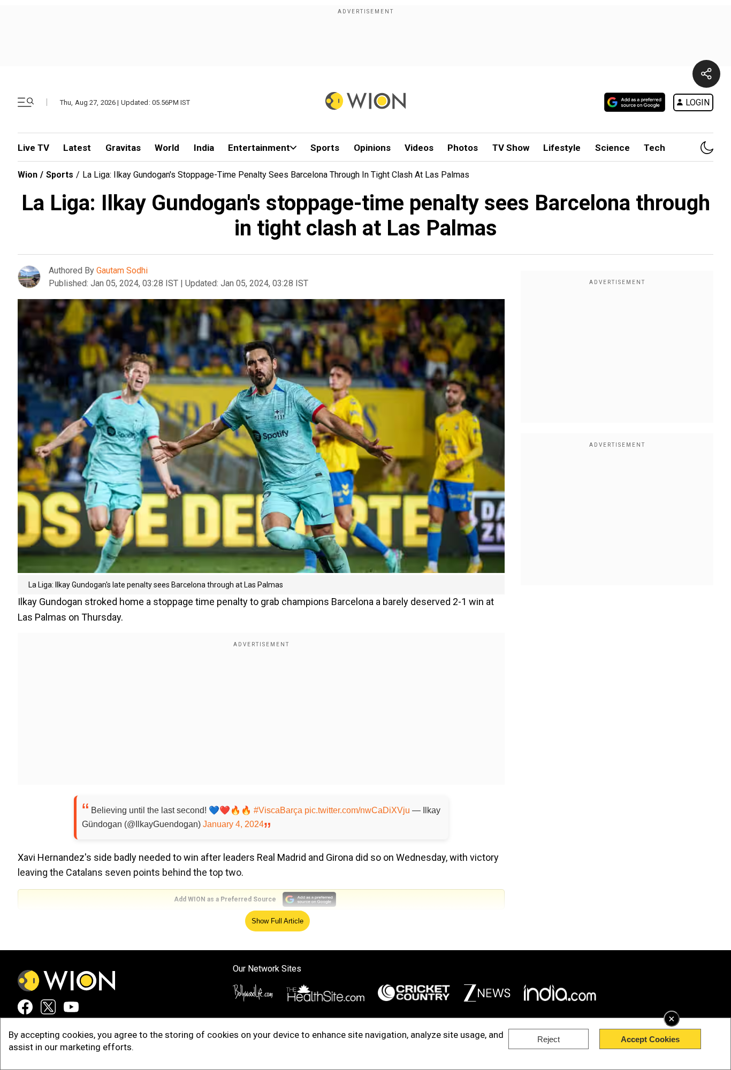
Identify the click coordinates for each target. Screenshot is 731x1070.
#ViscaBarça (278, 810)
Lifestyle (562, 147)
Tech (654, 147)
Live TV (33, 147)
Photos (462, 147)
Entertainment (259, 147)
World (167, 147)
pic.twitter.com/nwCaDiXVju (357, 810)
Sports (324, 147)
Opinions (372, 147)
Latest (77, 147)
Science (612, 147)
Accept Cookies (650, 1039)
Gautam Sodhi (122, 270)
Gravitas (123, 147)
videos (419, 147)
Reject (548, 1039)
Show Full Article (277, 921)
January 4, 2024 (233, 824)
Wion (27, 175)
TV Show (510, 147)
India (204, 147)
